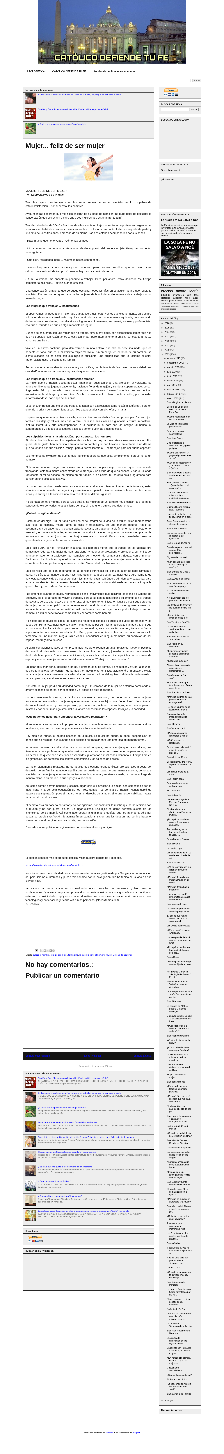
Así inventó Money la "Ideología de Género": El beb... (179, 974)
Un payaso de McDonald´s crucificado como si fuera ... (179, 1019)
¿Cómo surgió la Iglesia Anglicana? (178, 931)
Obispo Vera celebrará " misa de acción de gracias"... (178, 750)
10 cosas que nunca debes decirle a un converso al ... (177, 918)
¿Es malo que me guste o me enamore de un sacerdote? (65, 1166)
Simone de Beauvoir (122, 955)
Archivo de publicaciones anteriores (114, 71)
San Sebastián (174, 795)
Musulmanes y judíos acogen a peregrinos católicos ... (178, 654)
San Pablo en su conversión (175, 645)
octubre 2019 (174, 358)
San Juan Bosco (175, 438)
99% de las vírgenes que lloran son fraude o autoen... (179, 870)
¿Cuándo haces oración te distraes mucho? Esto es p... (179, 1275)
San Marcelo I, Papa (177, 904)
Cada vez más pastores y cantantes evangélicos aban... (179, 1119)
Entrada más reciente (37, 1055)
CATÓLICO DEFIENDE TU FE (69, 71)
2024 (167, 332)
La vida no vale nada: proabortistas (177, 425)
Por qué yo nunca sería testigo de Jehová (178, 708)
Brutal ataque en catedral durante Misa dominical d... (179, 550)
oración (167, 291)
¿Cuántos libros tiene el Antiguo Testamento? (60, 1196)
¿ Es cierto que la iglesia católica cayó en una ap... (179, 475)
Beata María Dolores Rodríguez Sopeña (177, 1141)
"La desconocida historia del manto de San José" (179, 1387)
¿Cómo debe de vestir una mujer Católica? (178, 1048)
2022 (167, 341)
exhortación (166, 303)
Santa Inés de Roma (177, 757)
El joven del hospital (177, 557)
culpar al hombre (41, 955)
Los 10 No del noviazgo (178, 925)
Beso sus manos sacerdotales (175, 432)
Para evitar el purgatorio (178, 1147)
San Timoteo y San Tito (178, 622)
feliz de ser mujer (59, 955)
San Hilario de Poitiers (178, 1035)
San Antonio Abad (175, 862)
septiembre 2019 (176, 362)
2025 (167, 327)
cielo (189, 295)
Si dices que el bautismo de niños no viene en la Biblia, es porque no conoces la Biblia (79, 94)
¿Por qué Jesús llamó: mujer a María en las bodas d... (178, 880)
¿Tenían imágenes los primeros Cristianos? (178, 599)
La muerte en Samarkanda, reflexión (179, 1324)
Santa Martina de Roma (178, 502)
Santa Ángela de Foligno (179, 1393)
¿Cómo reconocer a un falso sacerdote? (178, 418)
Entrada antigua (142, 1055)
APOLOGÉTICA (36, 71)
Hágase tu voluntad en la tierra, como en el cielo (179, 515)
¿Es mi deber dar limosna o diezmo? (177, 616)
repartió (172, 309)
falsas (196, 297)
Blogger (136, 1432)
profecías (165, 297)
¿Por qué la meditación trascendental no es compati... (178, 950)
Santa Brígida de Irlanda (179, 402)
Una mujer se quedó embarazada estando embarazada (178, 897)
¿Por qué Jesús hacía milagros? (178, 888)
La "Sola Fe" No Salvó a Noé (179, 219)
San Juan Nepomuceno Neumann (178, 1332)
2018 (167, 1400)
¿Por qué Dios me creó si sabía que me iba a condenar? (178, 1099)
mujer (108, 955)
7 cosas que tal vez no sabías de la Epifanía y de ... (179, 1250)
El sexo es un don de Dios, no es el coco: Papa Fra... (178, 409)
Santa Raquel (173, 957)
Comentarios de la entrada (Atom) (95, 1066)
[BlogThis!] (44, 950)
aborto (181, 291)
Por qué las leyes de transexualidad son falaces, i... (177, 832)
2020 (167, 350)
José (196, 295)
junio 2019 (172, 376)
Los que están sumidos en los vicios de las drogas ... (178, 1155)
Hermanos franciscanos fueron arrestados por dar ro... (179, 1292)
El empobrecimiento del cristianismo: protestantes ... (178, 668)
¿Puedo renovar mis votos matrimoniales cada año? (178, 1028)
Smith (188, 304)
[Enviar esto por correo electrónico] (41, 950)
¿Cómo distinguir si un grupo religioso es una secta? (179, 455)
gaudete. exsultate (191, 306)
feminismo (73, 955)
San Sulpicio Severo (177, 528)
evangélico (178, 295)
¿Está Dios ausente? (177, 661)
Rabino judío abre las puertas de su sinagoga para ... (177, 1260)
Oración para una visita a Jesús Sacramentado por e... (179, 994)
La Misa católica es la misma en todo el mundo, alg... (177, 1057)
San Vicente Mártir (176, 728)
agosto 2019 (173, 367)
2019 (167, 354)
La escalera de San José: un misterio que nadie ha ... (178, 629)
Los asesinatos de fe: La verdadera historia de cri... (179, 855)
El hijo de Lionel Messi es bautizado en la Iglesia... (178, 1192)
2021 (167, 345)
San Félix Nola (174, 1001)
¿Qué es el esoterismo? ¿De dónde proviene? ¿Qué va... (179, 465)
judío (171, 301)
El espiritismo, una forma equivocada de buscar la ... (179, 764)
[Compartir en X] (47, 950)
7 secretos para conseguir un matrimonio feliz (176, 1226)
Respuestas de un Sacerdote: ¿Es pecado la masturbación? (67, 1152)
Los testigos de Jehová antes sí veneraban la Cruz (178, 940)
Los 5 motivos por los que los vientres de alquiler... (177, 1236)
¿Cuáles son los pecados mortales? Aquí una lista (62, 124)
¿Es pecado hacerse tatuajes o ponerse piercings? (177, 1089)
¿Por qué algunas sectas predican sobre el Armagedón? (179, 700)
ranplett (109, 1432)
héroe (176, 303)
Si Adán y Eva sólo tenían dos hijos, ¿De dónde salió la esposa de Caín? (73, 109)
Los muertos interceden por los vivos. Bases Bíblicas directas (67, 1122)
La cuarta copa (174, 848)
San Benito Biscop (176, 1081)
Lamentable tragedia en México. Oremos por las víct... (178, 802)
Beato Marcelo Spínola (178, 839)
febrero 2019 (173, 394)
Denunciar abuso (172, 1410)
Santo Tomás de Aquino (178, 543)
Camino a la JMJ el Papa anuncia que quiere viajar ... (177, 717)
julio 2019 (172, 371)
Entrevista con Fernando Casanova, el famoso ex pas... (179, 1351)
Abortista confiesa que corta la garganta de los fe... (178, 1165)
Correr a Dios (173, 1267)
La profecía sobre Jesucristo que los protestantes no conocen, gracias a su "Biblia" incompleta (83, 1211)
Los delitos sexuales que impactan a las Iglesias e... (179, 536)
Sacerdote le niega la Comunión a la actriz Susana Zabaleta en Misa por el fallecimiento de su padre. (87, 1137)
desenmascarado (168, 306)
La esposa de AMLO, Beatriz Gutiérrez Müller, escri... (177, 1009)
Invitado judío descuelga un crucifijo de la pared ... (179, 964)
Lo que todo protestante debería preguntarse (178, 910)
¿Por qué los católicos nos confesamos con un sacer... (178, 822)
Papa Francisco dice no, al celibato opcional (179, 522)
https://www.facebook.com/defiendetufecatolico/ (54, 865)
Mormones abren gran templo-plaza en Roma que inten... (179, 685)
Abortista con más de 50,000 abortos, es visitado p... (177, 984)
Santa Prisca (173, 843)
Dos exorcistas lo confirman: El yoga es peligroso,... (179, 445)
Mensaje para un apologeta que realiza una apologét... (178, 1175)
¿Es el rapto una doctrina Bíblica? (54, 1181)
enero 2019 (173, 398)
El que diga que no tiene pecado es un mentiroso (178, 1302)
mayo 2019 (173, 380)
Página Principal (91, 1055)
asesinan (177, 297)
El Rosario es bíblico (177, 1379)
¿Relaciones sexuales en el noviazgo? (178, 1217)
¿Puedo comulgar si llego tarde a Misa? (177, 734)
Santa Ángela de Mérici (178, 579)
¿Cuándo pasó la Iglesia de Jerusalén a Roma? (179, 1134)
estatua (164, 301)
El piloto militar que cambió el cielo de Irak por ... (179, 1109)
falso (187, 297)
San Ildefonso (173, 724)
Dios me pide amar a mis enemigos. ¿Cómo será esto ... (178, 495)
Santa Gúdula (173, 1243)
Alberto (178, 301)
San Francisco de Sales (179, 692)
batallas (195, 304)
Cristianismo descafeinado (174, 1369)
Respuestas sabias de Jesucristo (178, 637)
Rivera (186, 301)
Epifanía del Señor (176, 1309)
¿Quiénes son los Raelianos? (175, 741)
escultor (179, 306)
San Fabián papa (175, 779)
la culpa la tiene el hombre (92, 955)
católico (165, 294)
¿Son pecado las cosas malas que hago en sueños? (178, 564)
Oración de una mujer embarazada (177, 784)
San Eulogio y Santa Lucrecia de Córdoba (178, 1183)
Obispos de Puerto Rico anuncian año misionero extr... (179, 1316)
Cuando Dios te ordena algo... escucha (178, 508)
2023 (167, 336)
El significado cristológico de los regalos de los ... (177, 1341)
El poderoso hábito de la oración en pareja (179, 584)
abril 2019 (172, 385)
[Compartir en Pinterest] (53, 950)
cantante (194, 301)
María (194, 291)
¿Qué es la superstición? (179, 1375)
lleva (183, 303)
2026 (167, 323)
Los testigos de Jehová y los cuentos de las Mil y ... (179, 608)
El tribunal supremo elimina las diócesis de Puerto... (179, 812)
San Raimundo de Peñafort (176, 1283)
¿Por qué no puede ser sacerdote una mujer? (179, 1200)
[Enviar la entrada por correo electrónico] (36, 950)
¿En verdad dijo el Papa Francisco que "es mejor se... (178, 1360)
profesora (165, 309)
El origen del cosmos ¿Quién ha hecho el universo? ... (177, 485)
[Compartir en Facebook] (50, 950)
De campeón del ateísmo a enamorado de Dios (179, 1067)
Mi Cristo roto (173, 790)
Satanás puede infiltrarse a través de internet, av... (179, 1209)
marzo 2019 (173, 389)
